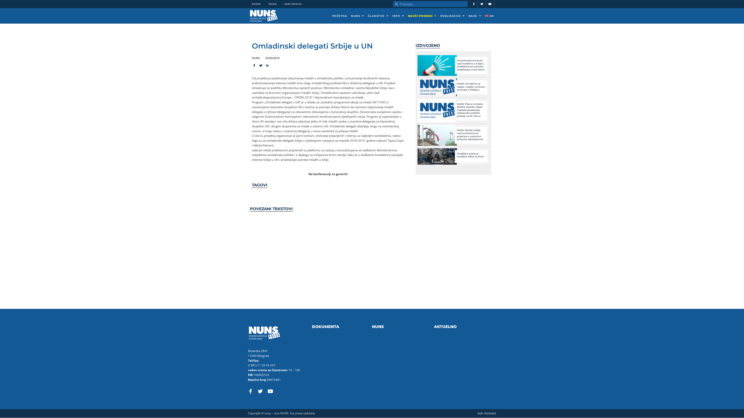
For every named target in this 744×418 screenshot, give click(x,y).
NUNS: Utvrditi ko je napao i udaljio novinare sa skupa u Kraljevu (471, 86)
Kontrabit (490, 413)
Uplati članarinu (293, 4)
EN (491, 15)
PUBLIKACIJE (450, 15)
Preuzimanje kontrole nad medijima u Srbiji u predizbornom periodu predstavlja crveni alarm (471, 65)
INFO (396, 15)
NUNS (355, 15)
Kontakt (256, 4)
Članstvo (376, 15)
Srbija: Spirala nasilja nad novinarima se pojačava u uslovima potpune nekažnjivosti (470, 135)
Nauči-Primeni (420, 15)
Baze (473, 15)
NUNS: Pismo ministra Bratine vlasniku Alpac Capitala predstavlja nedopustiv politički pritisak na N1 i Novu (470, 110)
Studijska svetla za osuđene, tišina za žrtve (470, 155)
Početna (339, 15)
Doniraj (272, 4)
